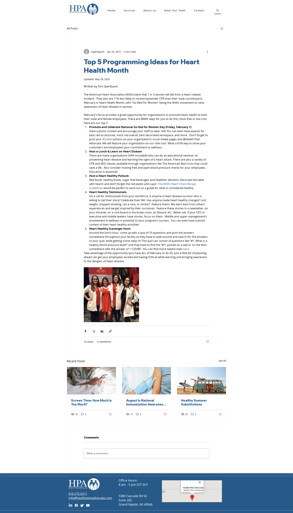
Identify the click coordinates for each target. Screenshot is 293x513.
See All (222, 360)
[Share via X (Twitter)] (93, 331)
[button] (221, 28)
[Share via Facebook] (85, 331)
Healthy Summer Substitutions (194, 402)
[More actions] (207, 52)
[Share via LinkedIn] (102, 331)
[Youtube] (88, 505)
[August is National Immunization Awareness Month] (146, 380)
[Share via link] (110, 331)
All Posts (72, 28)
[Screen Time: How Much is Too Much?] (91, 380)
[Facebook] (76, 505)
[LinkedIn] (71, 505)
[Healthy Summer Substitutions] (201, 380)
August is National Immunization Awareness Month (145, 402)
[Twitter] (82, 505)
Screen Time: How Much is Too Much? (91, 402)
